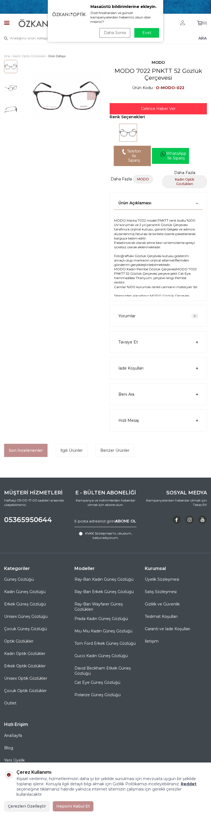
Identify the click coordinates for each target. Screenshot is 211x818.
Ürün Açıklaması (134, 202)
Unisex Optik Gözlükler (25, 678)
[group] (66, 95)
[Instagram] (189, 519)
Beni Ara (126, 394)
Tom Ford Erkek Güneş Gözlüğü (105, 643)
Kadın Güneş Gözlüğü (25, 591)
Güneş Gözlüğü (19, 579)
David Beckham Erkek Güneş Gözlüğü (102, 671)
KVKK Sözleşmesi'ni (100, 533)
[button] (91, 95)
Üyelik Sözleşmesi (162, 579)
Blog (8, 747)
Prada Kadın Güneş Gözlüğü (101, 618)
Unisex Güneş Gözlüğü (26, 616)
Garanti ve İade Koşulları (167, 628)
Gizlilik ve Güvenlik (162, 604)
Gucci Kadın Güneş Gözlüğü (101, 655)
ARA (202, 38)
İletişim (152, 641)
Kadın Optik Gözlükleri (29, 56)
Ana (7, 56)
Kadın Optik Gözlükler (24, 653)
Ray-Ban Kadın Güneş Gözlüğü (104, 579)
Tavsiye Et (128, 342)
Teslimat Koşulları (161, 616)
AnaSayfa (13, 735)
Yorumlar (157, 315)
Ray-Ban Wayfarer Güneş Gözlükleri (98, 607)
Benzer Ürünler (114, 450)
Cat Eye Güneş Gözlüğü (97, 682)
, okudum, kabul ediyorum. (108, 535)
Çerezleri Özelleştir (27, 806)
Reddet (188, 783)
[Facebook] (176, 519)
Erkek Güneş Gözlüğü (25, 604)
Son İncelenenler (26, 450)
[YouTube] (202, 519)
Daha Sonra (115, 32)
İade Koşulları (130, 368)
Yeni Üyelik (14, 760)
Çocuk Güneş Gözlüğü (25, 628)
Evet (146, 32)
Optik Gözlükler (19, 641)
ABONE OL (125, 521)
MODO (158, 62)
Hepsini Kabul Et (73, 806)
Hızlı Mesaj (128, 420)
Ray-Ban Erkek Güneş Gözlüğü (104, 591)
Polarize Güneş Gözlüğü (97, 694)
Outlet (10, 703)
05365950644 (28, 520)
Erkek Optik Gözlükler (25, 665)
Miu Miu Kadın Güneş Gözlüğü (103, 631)
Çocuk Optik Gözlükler (25, 690)
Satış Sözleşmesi (161, 591)
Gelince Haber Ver (158, 108)
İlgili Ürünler (71, 450)
